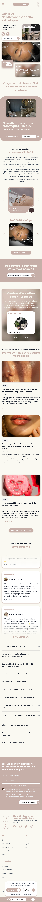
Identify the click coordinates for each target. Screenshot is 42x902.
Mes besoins (6, 851)
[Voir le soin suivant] (38, 44)
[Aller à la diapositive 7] (23, 337)
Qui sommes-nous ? (9, 136)
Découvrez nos (6, 63)
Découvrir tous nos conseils (21, 530)
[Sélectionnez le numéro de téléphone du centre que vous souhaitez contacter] (33, 899)
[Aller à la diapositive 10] (29, 337)
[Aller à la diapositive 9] (27, 337)
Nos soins (35, 60)
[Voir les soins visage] (31, 210)
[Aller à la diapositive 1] (12, 337)
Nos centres (6, 844)
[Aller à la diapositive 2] (14, 337)
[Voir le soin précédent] (34, 44)
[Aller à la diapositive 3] (16, 337)
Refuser (27, 890)
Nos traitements (7, 847)
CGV (3, 877)
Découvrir (30, 101)
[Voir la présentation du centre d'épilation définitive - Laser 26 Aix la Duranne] (32, 332)
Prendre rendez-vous (21, 252)
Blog (3, 855)
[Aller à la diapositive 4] (18, 337)
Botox (6, 44)
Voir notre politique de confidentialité (19, 797)
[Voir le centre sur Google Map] (8, 101)
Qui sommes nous (8, 840)
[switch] (3, 789)
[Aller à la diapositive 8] (25, 337)
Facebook (26, 840)
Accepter (11, 890)
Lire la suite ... (8, 408)
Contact (5, 866)
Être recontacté (21, 4)
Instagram (26, 844)
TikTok (25, 847)
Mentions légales (8, 873)
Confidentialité (7, 870)
